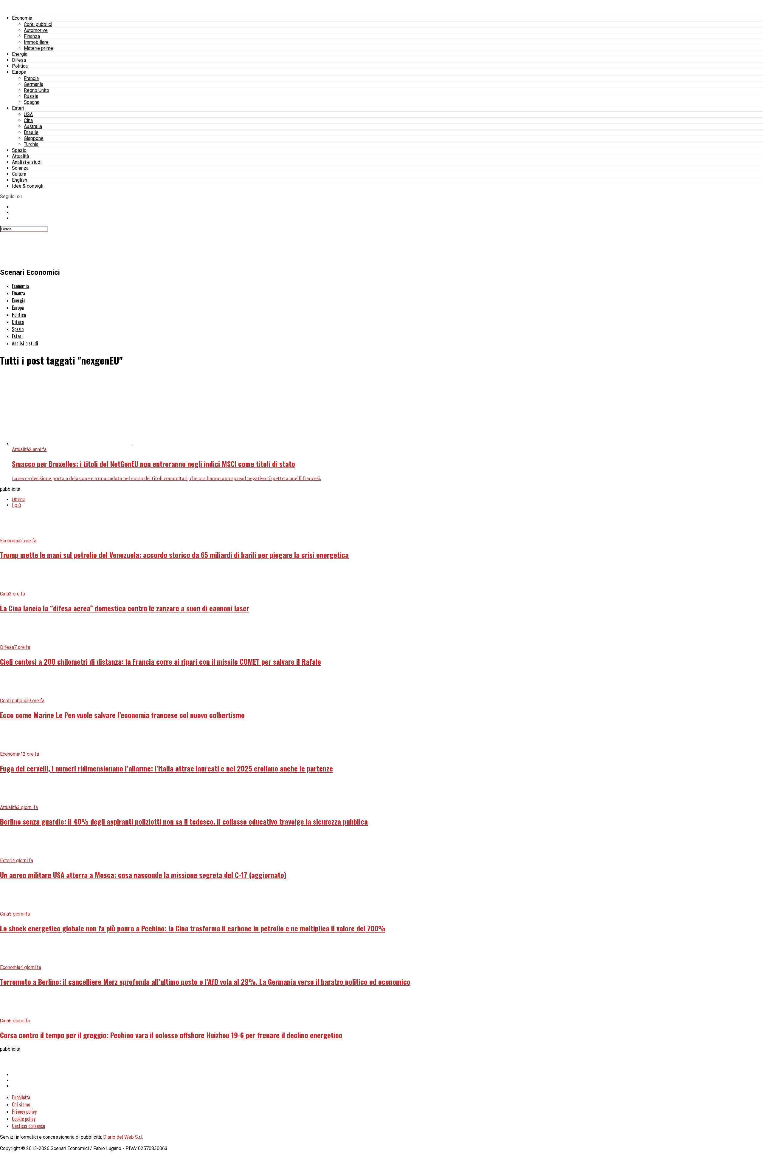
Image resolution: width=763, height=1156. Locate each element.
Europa (19, 72)
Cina (28, 120)
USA (28, 114)
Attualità (20, 156)
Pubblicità (21, 1097)
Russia (31, 96)
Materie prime (38, 48)
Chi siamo (21, 1104)
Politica (20, 66)
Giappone (34, 138)
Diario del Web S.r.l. (123, 1137)
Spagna (31, 102)
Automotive (36, 30)
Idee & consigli (27, 186)
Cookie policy (23, 1118)
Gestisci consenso (28, 1125)
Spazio (19, 150)
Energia (19, 54)
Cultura (19, 174)
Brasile (31, 132)
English (19, 180)
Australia (33, 126)
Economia (22, 18)
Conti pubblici (38, 24)
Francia (31, 78)
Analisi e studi (26, 162)
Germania (33, 84)
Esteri (18, 108)
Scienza (20, 168)
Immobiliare (36, 42)
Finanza (32, 36)
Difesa (19, 60)
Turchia (31, 144)
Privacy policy (24, 1111)
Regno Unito (36, 90)
